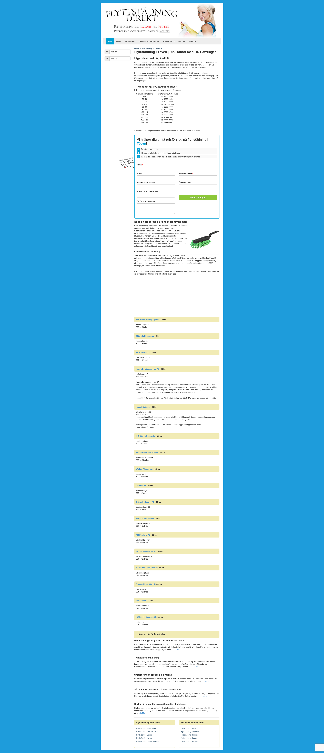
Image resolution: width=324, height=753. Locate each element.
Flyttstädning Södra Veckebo (147, 741)
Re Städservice (142, 352)
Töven (159, 48)
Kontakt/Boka (169, 41)
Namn (140, 164)
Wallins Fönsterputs (145, 469)
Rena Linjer (141, 600)
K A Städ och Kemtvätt (146, 436)
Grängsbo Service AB (145, 502)
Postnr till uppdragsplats (147, 191)
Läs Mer (177, 649)
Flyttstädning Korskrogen (146, 728)
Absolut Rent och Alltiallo (147, 452)
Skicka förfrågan (198, 197)
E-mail (140, 173)
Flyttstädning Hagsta (189, 738)
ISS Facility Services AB (146, 617)
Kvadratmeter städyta (146, 182)
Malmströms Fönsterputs (147, 567)
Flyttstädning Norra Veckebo (147, 731)
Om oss (181, 41)
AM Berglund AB (143, 535)
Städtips (192, 41)
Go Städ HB (141, 485)
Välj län (114, 51)
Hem (110, 41)
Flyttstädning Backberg (190, 741)
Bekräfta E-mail (186, 173)
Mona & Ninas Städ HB (146, 584)
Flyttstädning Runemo (189, 734)
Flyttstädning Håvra (144, 738)
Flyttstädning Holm (188, 728)
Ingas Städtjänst (143, 407)
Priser (118, 41)
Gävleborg (147, 48)
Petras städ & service (145, 518)
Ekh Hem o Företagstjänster (148, 319)
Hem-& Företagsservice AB (147, 369)
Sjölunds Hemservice (145, 336)
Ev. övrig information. (146, 201)
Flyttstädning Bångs (144, 734)
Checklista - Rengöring (149, 41)
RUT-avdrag (130, 41)
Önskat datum (185, 182)
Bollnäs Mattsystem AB (146, 551)
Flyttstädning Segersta (190, 731)
